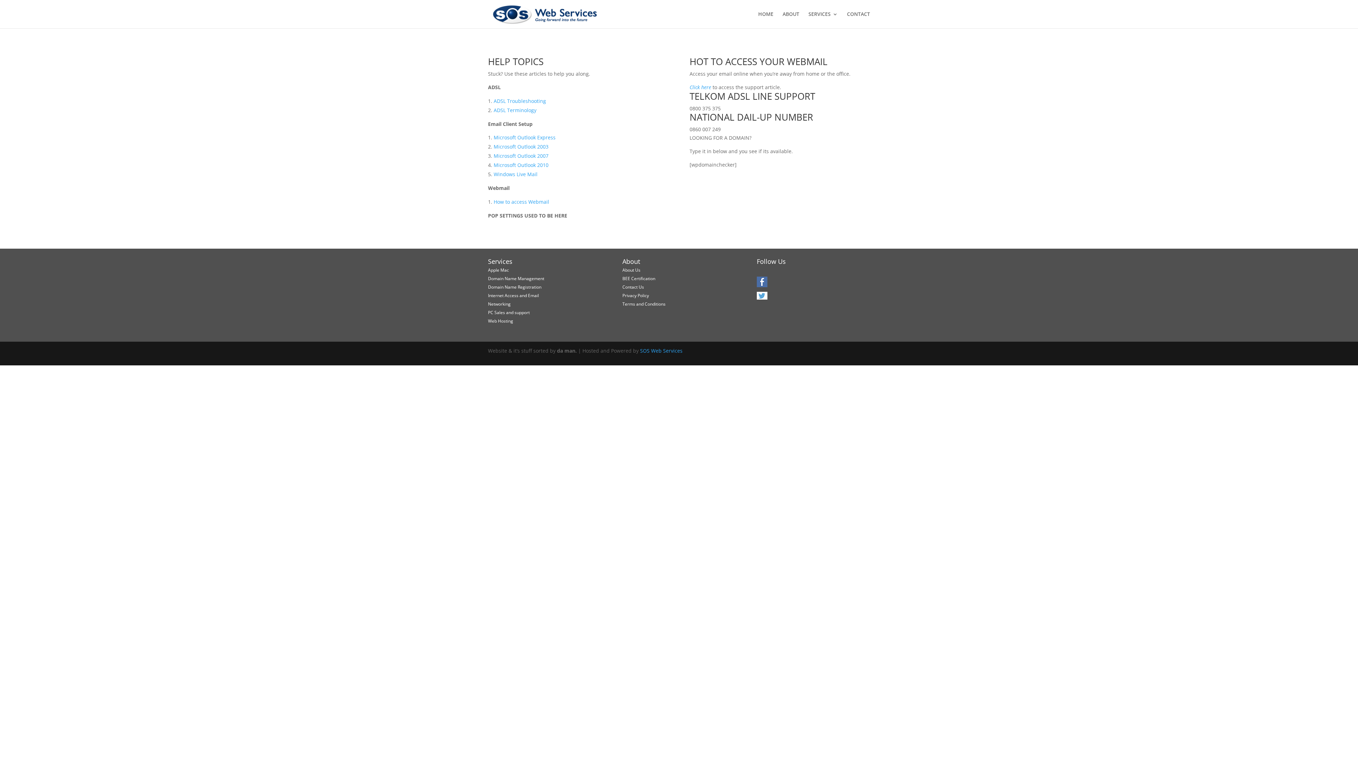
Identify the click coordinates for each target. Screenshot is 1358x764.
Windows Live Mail (516, 174)
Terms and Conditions (644, 304)
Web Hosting (500, 321)
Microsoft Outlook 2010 (521, 165)
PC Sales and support (509, 312)
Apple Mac (498, 270)
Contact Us (633, 287)
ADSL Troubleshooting (520, 101)
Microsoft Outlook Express (525, 137)
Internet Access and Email (513, 296)
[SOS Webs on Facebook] (762, 284)
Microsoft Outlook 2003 (521, 146)
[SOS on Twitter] (762, 298)
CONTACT (858, 14)
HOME (765, 14)
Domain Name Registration (514, 287)
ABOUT (791, 14)
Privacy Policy (635, 296)
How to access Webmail (521, 201)
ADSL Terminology (515, 110)
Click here (700, 87)
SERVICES (819, 14)
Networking (499, 304)
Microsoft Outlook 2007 (521, 155)
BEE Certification (638, 279)
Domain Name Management (516, 279)
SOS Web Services (661, 350)
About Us (631, 270)
